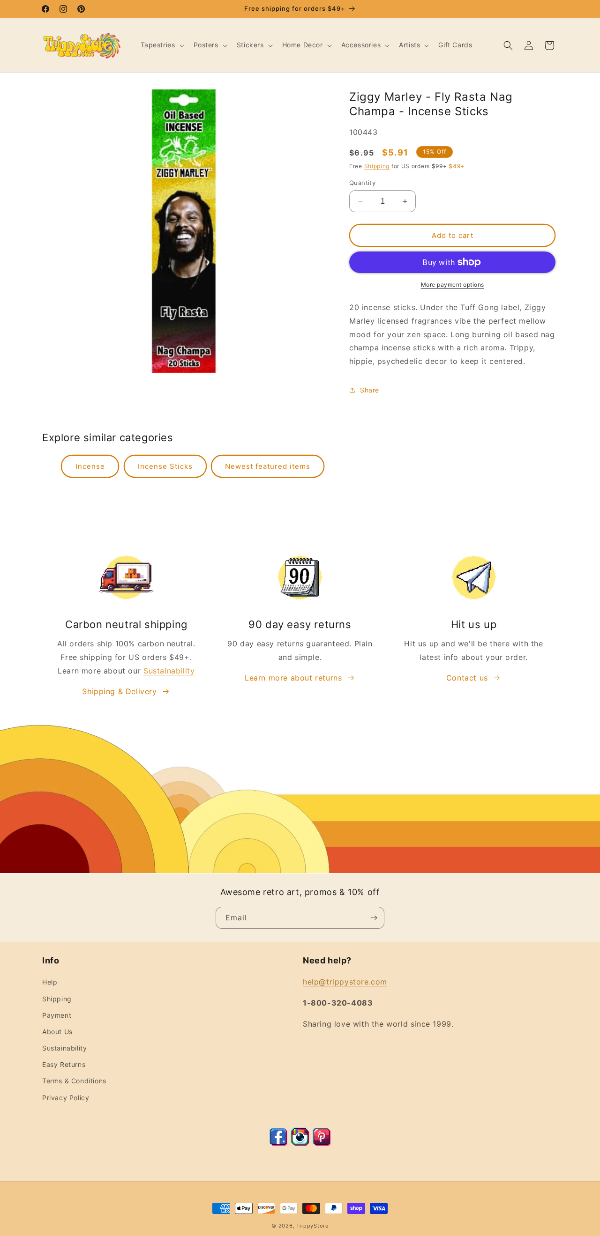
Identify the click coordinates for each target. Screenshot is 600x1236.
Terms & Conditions (74, 1081)
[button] (161, 45)
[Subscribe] (373, 918)
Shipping (377, 166)
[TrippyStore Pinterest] (321, 1143)
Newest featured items (267, 466)
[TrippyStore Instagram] (300, 1143)
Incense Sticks (165, 466)
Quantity (362, 182)
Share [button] (369, 390)
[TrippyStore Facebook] (278, 1143)
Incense (90, 466)
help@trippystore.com (345, 981)
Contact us (467, 677)
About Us (57, 1032)
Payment (56, 1015)
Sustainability (169, 670)
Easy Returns (63, 1064)
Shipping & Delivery (119, 691)
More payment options (452, 284)
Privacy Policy (65, 1098)
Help (49, 982)
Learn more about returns (293, 677)
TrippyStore (312, 1225)
